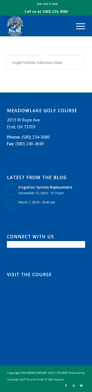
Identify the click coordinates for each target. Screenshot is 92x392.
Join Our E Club (47, 4)
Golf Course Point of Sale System (41, 379)
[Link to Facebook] (66, 385)
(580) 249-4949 (30, 144)
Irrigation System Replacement (45, 187)
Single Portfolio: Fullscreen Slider (37, 62)
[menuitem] (47, 4)
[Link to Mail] (81, 385)
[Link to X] (73, 385)
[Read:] (11, 204)
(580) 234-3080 (55, 11)
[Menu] (78, 26)
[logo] (38, 26)
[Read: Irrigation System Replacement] (11, 189)
